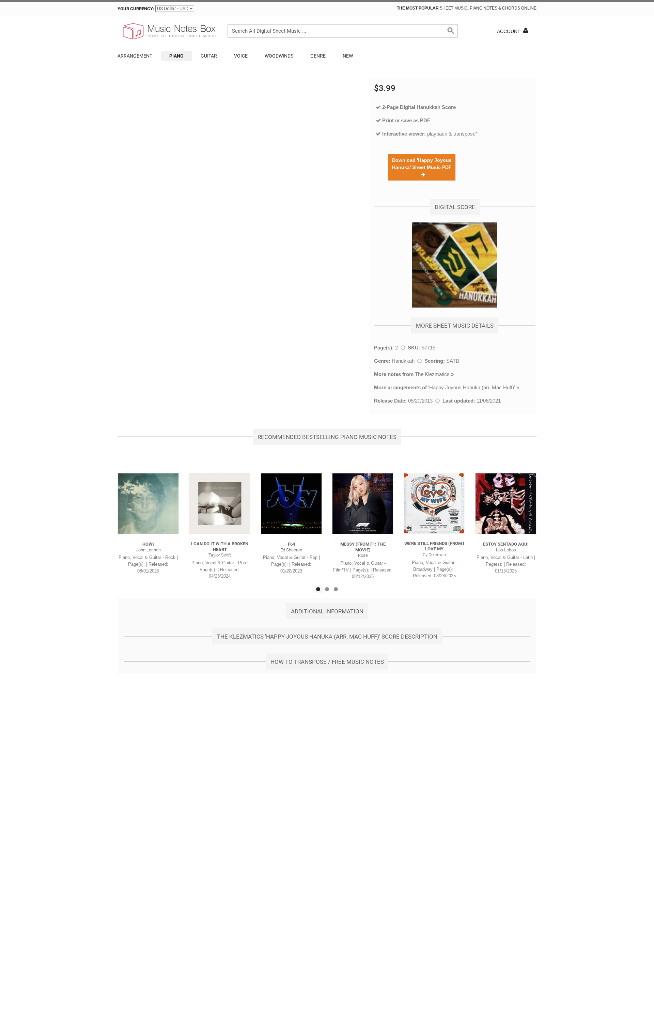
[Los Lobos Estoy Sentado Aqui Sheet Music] (506, 503)
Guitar (209, 56)
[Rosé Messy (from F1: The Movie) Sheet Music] (362, 503)
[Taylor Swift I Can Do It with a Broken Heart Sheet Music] (219, 503)
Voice (241, 56)
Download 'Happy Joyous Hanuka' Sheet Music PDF (422, 167)
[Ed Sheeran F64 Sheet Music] (291, 503)
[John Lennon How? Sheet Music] (148, 503)
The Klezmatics (432, 374)
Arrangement (135, 56)
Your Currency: (136, 8)
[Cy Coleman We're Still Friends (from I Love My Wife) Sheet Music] (434, 503)
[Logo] (169, 31)
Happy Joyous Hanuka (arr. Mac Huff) (471, 387)
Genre (318, 56)
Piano (176, 56)
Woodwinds (279, 56)
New (348, 56)
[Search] (451, 31)
